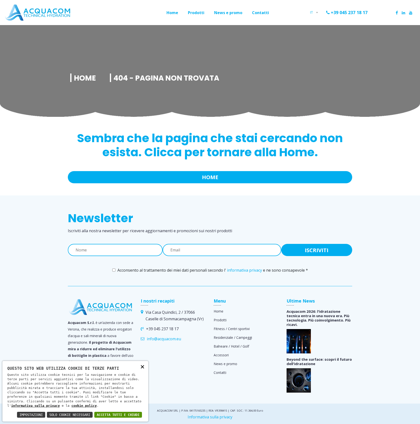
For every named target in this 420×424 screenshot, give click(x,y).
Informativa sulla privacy (210, 417)
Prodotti (196, 12)
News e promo (228, 12)
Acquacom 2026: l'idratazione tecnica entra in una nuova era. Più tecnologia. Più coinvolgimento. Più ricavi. (318, 318)
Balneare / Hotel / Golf (231, 346)
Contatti (260, 12)
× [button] (142, 366)
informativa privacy (244, 270)
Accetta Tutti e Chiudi (118, 415)
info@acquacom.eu (164, 338)
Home (172, 12)
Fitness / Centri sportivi (232, 328)
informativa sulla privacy (35, 405)
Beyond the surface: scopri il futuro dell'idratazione (319, 361)
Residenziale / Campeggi (233, 337)
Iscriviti (316, 250)
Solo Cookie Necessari (69, 415)
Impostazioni (31, 415)
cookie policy (84, 405)
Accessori (221, 355)
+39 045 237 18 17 (349, 12)
